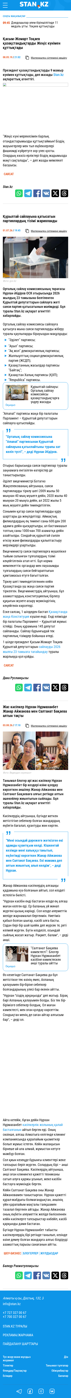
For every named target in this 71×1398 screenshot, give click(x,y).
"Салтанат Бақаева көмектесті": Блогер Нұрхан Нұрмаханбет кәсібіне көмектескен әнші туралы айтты (46, 955)
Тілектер (8, 1365)
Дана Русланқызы (16, 678)
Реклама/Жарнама (18, 1335)
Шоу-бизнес (12, 1253)
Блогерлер (30, 1253)
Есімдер (7, 1376)
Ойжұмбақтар (59, 1370)
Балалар (63, 1376)
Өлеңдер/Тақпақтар (15, 1370)
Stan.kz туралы (15, 1326)
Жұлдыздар (49, 1253)
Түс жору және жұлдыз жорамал (17, 1358)
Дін (66, 1357)
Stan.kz (58, 75)
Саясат (9, 174)
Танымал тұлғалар (57, 1365)
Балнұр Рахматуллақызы (21, 1266)
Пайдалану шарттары (20, 1344)
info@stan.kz (12, 1304)
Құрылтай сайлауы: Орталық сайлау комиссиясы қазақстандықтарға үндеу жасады (45, 394)
